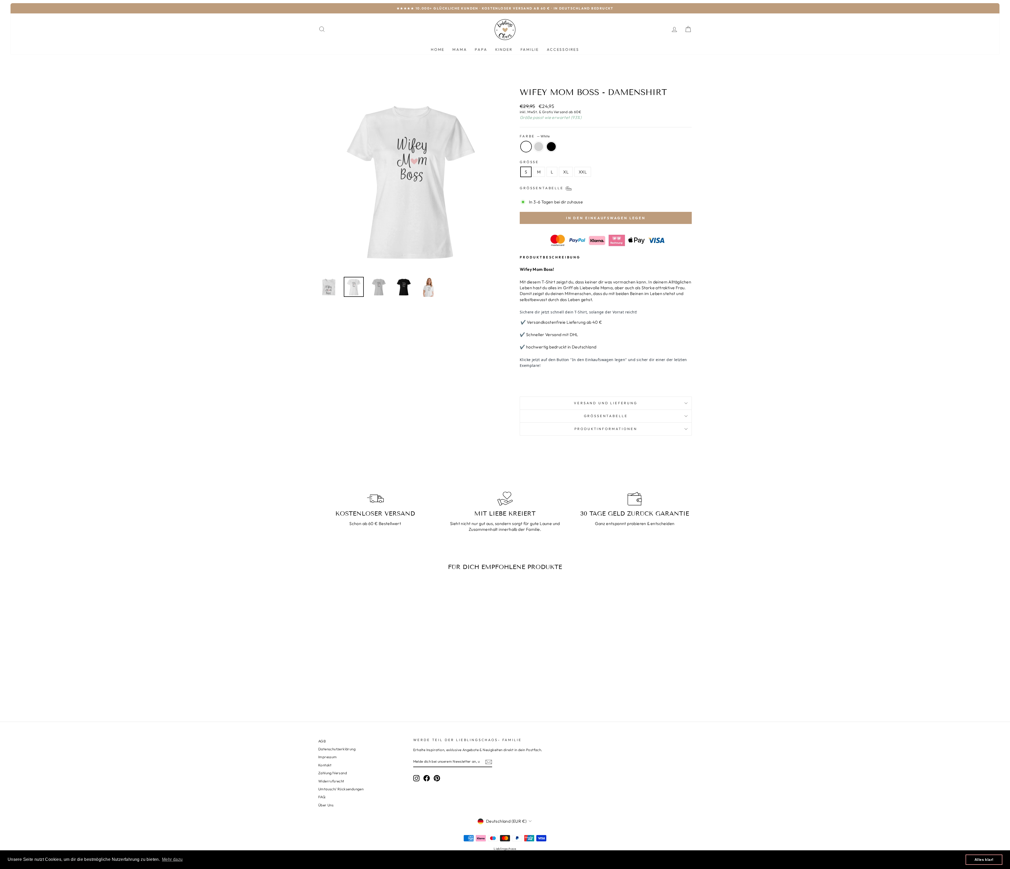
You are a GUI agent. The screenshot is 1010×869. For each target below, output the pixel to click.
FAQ (321, 797)
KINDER (504, 49)
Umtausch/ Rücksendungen (340, 789)
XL (566, 171)
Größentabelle (606, 416)
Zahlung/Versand (332, 773)
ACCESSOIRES (563, 49)
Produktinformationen (605, 429)
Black (551, 146)
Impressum (327, 757)
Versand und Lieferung (606, 403)
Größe (529, 162)
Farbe (535, 136)
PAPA (481, 49)
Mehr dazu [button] (172, 859)
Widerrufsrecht (331, 781)
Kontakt (325, 765)
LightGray (538, 146)
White (526, 146)
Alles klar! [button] (983, 859)
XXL (583, 171)
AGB (322, 741)
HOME (438, 49)
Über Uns (326, 805)
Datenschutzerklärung (337, 749)
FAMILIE (530, 49)
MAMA (459, 49)
